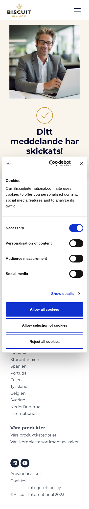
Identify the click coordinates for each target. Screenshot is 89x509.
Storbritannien (24, 359)
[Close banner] (81, 163)
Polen (16, 380)
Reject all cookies (44, 341)
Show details (62, 293)
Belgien (18, 393)
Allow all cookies (44, 309)
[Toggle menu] (77, 10)
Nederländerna (25, 407)
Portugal (18, 373)
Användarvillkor (25, 473)
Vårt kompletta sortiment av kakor (44, 442)
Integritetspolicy (44, 487)
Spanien (18, 366)
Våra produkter (27, 428)
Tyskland (19, 386)
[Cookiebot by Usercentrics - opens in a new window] (52, 163)
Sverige (17, 400)
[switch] (76, 243)
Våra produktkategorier (33, 435)
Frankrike (19, 352)
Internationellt (24, 413)
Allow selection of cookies (44, 325)
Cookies (18, 481)
